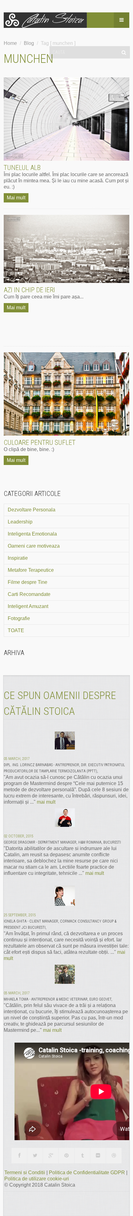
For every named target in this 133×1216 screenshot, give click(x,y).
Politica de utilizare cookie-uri (36, 1178)
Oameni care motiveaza (34, 546)
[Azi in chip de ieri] (66, 249)
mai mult (46, 802)
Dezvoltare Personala (31, 509)
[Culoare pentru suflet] (66, 394)
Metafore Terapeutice (31, 570)
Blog (29, 43)
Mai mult (16, 197)
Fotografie (19, 618)
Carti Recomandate (29, 594)
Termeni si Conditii (25, 1172)
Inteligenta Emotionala (32, 533)
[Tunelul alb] (66, 119)
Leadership (20, 521)
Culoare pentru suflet (39, 442)
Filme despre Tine (27, 582)
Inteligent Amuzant (28, 606)
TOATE (16, 630)
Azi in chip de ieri (29, 290)
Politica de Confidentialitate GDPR (87, 1172)
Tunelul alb (22, 168)
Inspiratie (18, 558)
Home (10, 43)
